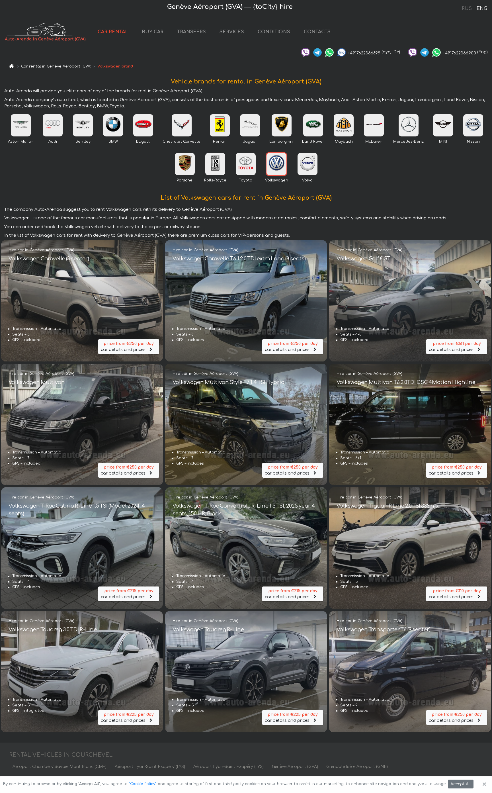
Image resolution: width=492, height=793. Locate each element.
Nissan (473, 142)
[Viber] (305, 52)
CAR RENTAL (113, 31)
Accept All (460, 784)
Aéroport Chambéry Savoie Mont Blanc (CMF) (59, 767)
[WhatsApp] (329, 52)
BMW (113, 142)
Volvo (307, 180)
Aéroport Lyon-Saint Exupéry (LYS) (150, 767)
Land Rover (313, 142)
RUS (467, 8)
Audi (52, 142)
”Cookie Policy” (143, 784)
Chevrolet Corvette (181, 142)
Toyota (245, 180)
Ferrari (219, 142)
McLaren (373, 142)
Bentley (83, 142)
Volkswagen (276, 180)
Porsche (184, 180)
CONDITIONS (274, 31)
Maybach (344, 142)
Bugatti (143, 142)
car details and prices (127, 347)
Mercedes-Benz (408, 142)
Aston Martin (20, 142)
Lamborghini (281, 142)
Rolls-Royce (215, 180)
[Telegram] (317, 52)
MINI (443, 142)
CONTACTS (317, 31)
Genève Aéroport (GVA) (295, 767)
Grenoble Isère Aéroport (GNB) (357, 767)
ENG (482, 8)
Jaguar (250, 142)
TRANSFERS (191, 31)
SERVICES (232, 31)
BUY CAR (152, 31)
